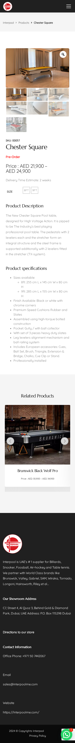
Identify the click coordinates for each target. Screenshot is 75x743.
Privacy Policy (37, 735)
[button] (66, 734)
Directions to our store (18, 632)
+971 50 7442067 (33, 656)
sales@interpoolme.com (20, 684)
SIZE (9, 191)
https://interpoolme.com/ (21, 712)
